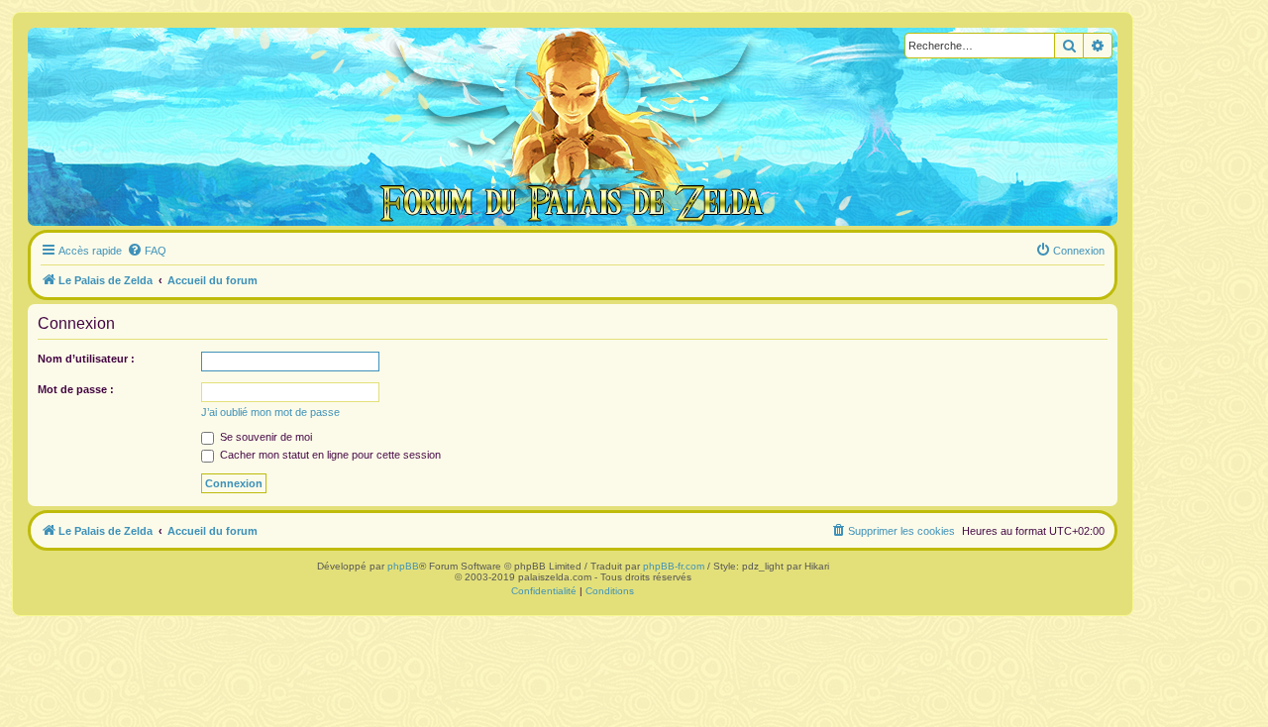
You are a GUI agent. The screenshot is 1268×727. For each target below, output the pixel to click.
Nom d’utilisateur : (86, 358)
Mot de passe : (76, 389)
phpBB (403, 566)
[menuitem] (146, 250)
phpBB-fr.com (673, 566)
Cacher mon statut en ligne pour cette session (329, 455)
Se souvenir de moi (264, 437)
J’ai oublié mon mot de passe (270, 412)
